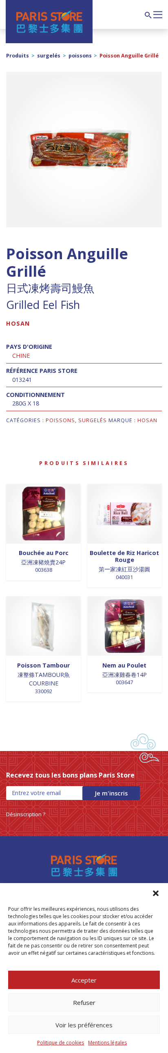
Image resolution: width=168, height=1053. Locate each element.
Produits (17, 55)
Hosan (18, 323)
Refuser (84, 1002)
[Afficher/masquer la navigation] (157, 14)
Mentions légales (107, 1042)
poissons (80, 55)
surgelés (48, 55)
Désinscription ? (25, 814)
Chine (21, 355)
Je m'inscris (111, 793)
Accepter (84, 980)
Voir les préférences (84, 1025)
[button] (156, 893)
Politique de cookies (60, 1042)
